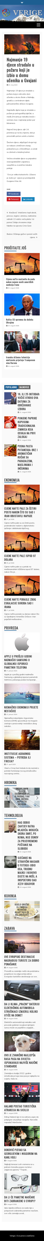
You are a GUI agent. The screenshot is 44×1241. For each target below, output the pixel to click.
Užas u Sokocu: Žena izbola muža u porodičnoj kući (22, 796)
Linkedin (29, 199)
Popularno (11, 387)
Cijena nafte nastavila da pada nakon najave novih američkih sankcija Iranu (20, 282)
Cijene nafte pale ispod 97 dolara (20, 557)
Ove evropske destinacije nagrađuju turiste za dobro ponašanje (21, 960)
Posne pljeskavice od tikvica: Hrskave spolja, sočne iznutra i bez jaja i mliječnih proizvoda (22, 909)
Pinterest (14, 199)
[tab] (11, 387)
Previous (7, 798)
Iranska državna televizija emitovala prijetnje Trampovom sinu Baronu (20, 360)
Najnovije (24, 387)
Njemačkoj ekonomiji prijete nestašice (21, 709)
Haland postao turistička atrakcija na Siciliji (20, 1108)
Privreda (11, 627)
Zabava (9, 928)
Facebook (14, 194)
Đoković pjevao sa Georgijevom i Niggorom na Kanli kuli (20, 1153)
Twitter (28, 194)
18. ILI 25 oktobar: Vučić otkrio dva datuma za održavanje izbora (29, 401)
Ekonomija (12, 480)
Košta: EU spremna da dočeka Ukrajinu (19, 321)
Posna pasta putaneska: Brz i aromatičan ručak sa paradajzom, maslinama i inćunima (28, 457)
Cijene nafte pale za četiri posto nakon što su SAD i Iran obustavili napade (20, 512)
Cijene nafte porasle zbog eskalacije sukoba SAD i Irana (20, 603)
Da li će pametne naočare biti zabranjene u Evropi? (19, 1199)
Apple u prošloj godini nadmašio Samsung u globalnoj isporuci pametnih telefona (18, 661)
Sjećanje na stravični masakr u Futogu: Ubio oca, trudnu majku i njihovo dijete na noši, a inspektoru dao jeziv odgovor (28, 871)
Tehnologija (13, 815)
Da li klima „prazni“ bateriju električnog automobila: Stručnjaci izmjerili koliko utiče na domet (22, 1009)
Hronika (10, 782)
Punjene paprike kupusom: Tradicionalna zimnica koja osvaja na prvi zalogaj (27, 427)
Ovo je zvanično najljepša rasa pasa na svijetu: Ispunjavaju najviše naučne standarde (21, 1060)
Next (37, 798)
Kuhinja (10, 895)
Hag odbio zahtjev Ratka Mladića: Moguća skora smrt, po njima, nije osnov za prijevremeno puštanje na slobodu (28, 835)
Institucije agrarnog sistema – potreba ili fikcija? (17, 757)
